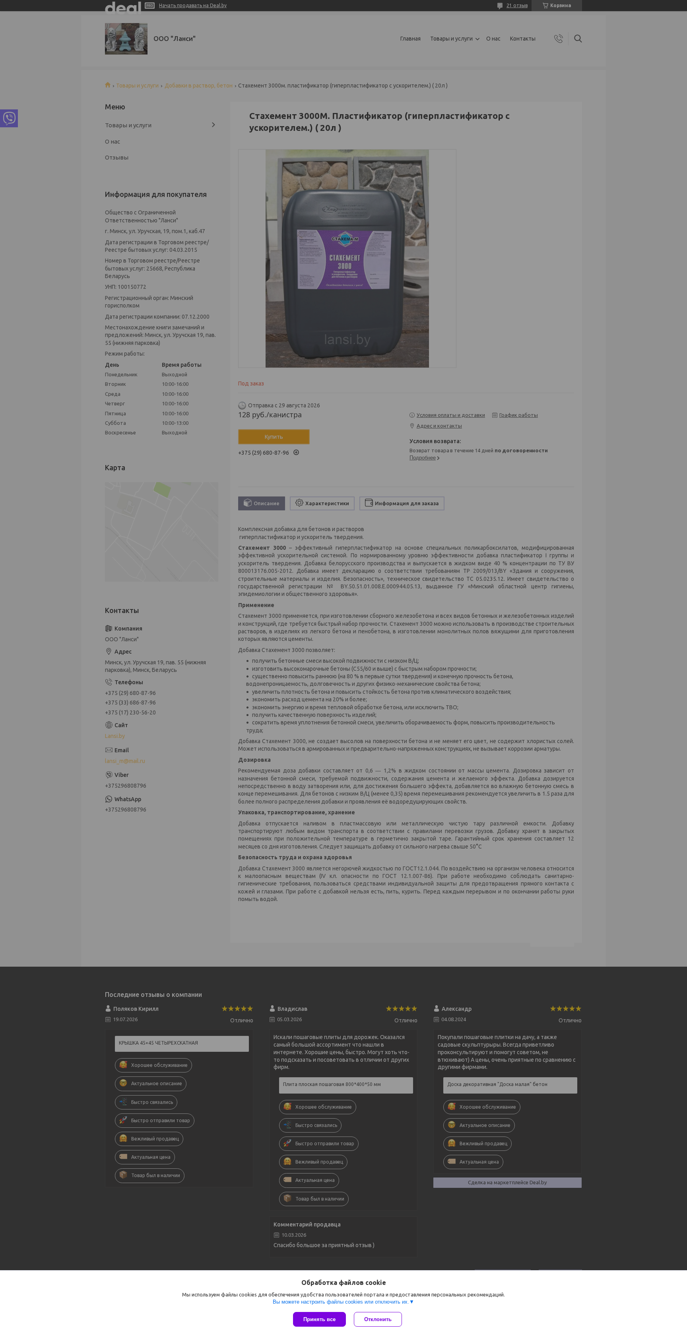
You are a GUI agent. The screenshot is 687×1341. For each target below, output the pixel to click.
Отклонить (378, 1319)
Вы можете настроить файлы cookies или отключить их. (341, 1302)
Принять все (319, 1319)
